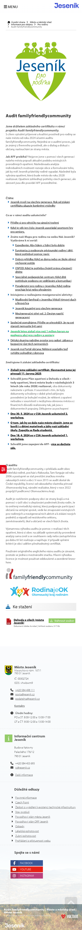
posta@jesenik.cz (25, 694)
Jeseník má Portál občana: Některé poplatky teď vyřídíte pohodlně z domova (39, 351)
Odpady (19, 826)
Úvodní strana (66, 5)
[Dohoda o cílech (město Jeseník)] (9, 623)
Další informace (24, 775)
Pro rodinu (43, 24)
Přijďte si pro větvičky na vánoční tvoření (34, 222)
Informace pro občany (22, 24)
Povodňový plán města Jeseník (32, 816)
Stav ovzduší (22, 812)
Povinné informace (26, 797)
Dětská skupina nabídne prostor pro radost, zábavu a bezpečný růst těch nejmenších (41, 342)
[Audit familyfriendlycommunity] (41, 71)
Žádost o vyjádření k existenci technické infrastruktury (45, 807)
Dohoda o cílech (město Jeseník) (29, 621)
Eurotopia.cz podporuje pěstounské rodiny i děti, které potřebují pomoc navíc (44, 252)
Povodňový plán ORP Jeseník (31, 821)
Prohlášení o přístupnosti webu (33, 840)
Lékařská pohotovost (27, 831)
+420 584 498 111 (25, 690)
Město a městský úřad (40, 22)
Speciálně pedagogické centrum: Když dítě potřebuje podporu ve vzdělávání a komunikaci (43, 279)
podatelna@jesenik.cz (27, 698)
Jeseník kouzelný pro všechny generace (38, 308)
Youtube (25, 869)
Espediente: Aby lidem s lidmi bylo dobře (40, 245)
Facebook (26, 863)
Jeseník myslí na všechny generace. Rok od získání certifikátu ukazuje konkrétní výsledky (40, 204)
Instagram (27, 875)
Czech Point (22, 802)
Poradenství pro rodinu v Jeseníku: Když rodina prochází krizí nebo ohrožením (42, 288)
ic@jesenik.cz (22, 767)
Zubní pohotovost (25, 836)
